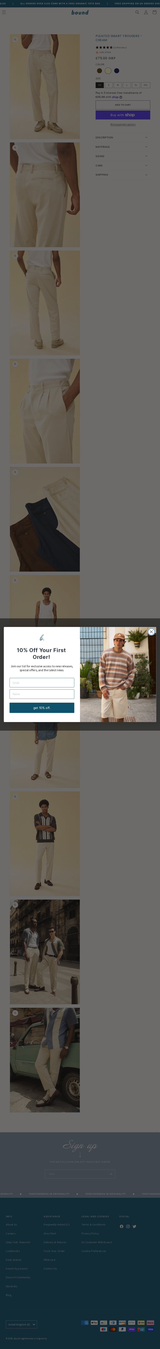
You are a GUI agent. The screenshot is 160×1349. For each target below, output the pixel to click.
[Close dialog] (151, 632)
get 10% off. (41, 708)
